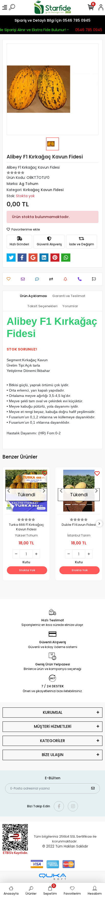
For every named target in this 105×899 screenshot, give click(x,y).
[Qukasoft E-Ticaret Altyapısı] (52, 877)
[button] (8, 491)
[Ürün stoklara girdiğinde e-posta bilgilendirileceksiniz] (66, 279)
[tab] (33, 296)
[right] (99, 524)
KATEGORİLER (52, 740)
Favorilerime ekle (25, 229)
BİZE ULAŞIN (52, 754)
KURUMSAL (52, 712)
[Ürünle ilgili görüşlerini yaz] (38, 279)
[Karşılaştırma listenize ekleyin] (52, 279)
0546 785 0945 (87, 29)
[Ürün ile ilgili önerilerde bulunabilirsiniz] (95, 279)
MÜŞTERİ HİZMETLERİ (52, 726)
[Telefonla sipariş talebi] (80, 279)
